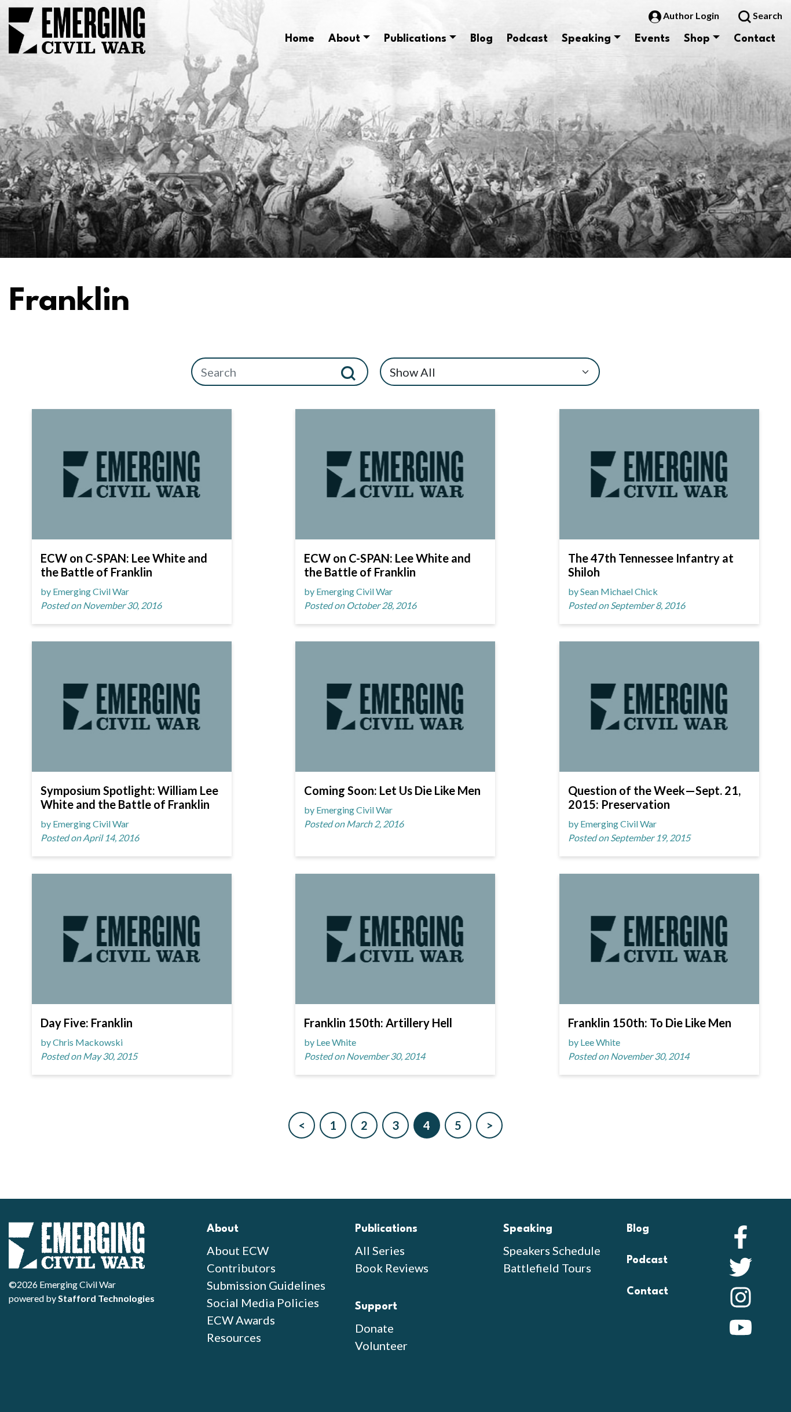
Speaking (586, 39)
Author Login (691, 15)
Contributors (241, 1268)
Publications (415, 39)
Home (299, 39)
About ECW (238, 1250)
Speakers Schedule (551, 1250)
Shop (697, 39)
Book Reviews (392, 1268)
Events (652, 39)
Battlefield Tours (547, 1268)
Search (766, 15)
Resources (234, 1337)
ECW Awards (241, 1320)
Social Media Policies (263, 1302)
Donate (374, 1328)
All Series (380, 1250)
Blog (481, 39)
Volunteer (381, 1345)
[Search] (353, 371)
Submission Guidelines (266, 1285)
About (344, 39)
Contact (754, 39)
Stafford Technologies (106, 1298)
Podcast (527, 39)
